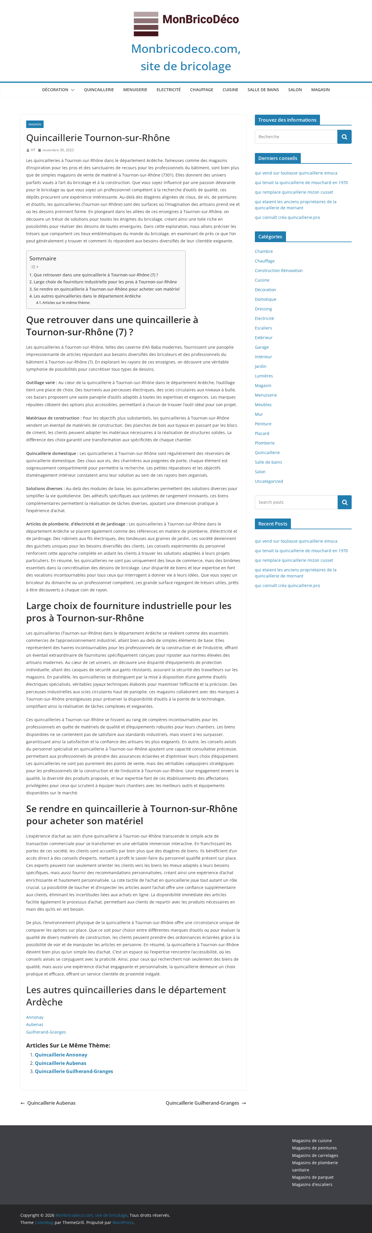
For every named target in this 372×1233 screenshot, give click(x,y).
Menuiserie (135, 89)
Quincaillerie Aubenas (60, 1063)
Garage (262, 347)
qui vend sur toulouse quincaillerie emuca (296, 173)
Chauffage (201, 89)
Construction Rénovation (279, 270)
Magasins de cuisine (312, 1140)
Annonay (34, 1017)
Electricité (169, 89)
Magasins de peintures (314, 1148)
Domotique (265, 299)
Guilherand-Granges (46, 1032)
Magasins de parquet (313, 1177)
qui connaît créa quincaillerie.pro (287, 217)
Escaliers (263, 328)
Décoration (55, 89)
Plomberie (265, 443)
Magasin (320, 89)
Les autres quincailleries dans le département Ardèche (87, 296)
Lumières (264, 376)
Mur (259, 414)
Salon (295, 89)
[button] (71, 90)
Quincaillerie (99, 89)
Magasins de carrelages (315, 1155)
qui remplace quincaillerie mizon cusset (294, 192)
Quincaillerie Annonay (61, 1055)
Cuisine (230, 89)
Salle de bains (263, 89)
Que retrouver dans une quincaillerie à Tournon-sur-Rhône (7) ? (96, 275)
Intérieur (263, 356)
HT (33, 149)
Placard (262, 433)
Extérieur (264, 337)
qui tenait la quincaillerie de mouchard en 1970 (301, 182)
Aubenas (34, 1024)
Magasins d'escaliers (312, 1184)
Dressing (263, 309)
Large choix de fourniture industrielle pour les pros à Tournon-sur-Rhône (105, 282)
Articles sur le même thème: (66, 302)
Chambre (264, 251)
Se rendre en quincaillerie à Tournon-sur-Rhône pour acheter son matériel (107, 289)
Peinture (263, 423)
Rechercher (345, 502)
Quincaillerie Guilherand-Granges (74, 1071)
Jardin (261, 366)
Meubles (263, 404)
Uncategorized (269, 481)
